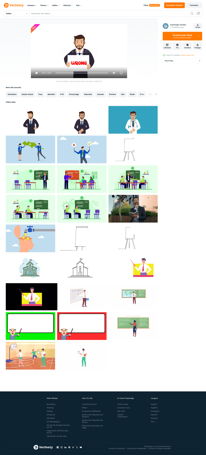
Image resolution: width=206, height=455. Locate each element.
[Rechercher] (191, 13)
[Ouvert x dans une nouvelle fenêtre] (77, 447)
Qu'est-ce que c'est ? (187, 55)
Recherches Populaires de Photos (92, 421)
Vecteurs (31, 5)
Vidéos (55, 5)
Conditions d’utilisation (117, 448)
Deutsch (154, 414)
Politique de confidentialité (136, 448)
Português (155, 411)
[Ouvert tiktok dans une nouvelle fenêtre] (73, 447)
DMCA (84, 408)
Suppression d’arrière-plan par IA (57, 431)
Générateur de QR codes (57, 436)
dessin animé (27, 94)
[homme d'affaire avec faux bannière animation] (30, 120)
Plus (78, 5)
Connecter (194, 5)
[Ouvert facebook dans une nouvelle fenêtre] (58, 447)
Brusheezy (51, 404)
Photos (43, 5)
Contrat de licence (89, 404)
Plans (146, 5)
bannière (51, 94)
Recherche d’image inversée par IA (58, 426)
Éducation (51, 418)
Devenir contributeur (122, 415)
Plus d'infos (169, 61)
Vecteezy (50, 408)
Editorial (66, 5)
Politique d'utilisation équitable (159, 448)
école (142, 94)
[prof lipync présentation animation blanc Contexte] (82, 120)
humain (100, 94)
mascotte (88, 94)
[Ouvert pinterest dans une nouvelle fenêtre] (69, 447)
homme (112, 94)
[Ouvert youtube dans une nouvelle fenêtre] (81, 447)
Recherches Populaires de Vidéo (92, 427)
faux (40, 94)
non (123, 94)
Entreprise (51, 414)
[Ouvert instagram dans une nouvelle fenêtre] (62, 447)
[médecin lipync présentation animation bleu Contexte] (133, 120)
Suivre (198, 27)
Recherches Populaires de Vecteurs (92, 415)
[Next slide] (154, 94)
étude (132, 94)
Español (154, 408)
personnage (74, 94)
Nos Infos (121, 411)
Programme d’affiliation (91, 411)
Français (154, 418)
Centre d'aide (122, 404)
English (154, 404)
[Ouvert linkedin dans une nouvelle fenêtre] (65, 447)
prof (62, 94)
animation (12, 94)
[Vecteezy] (14, 5)
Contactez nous (123, 408)
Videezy (50, 411)
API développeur (53, 421)
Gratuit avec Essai (182, 36)
